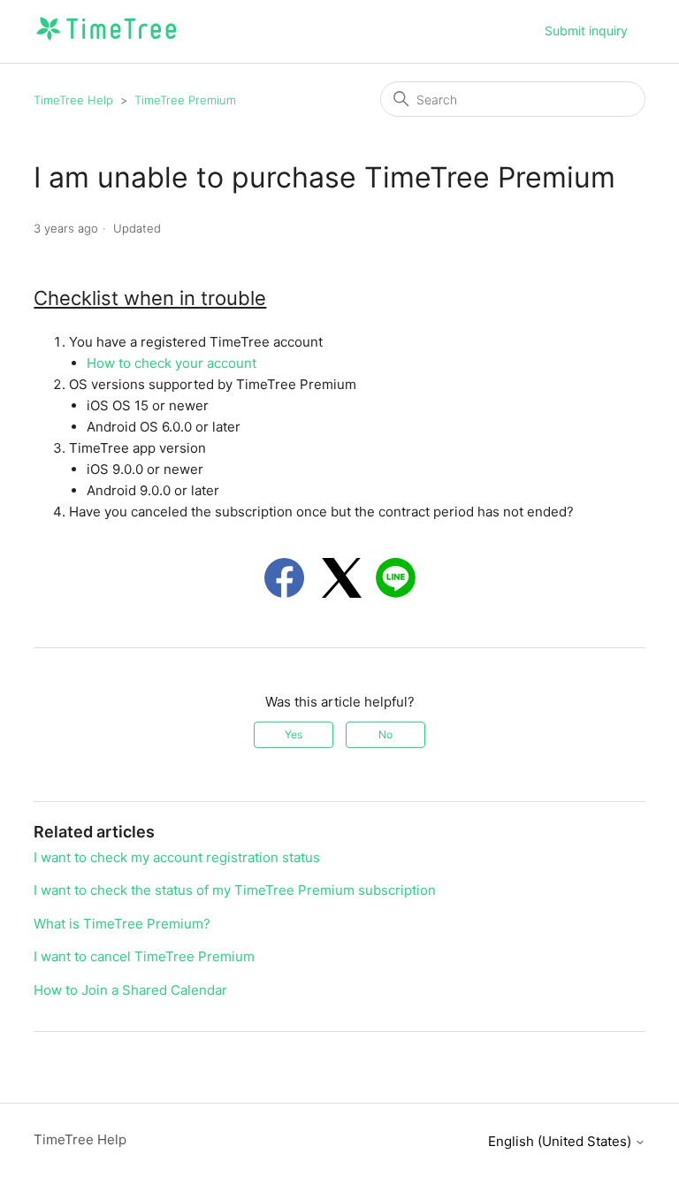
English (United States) (561, 1141)
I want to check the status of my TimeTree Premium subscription (235, 890)
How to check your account (171, 363)
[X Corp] (342, 578)
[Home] (106, 40)
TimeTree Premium (185, 100)
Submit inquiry (586, 30)
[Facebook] (284, 578)
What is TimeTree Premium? (122, 923)
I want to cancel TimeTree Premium (144, 956)
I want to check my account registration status (177, 857)
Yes (293, 734)
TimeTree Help (73, 100)
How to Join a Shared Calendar (130, 990)
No (385, 734)
